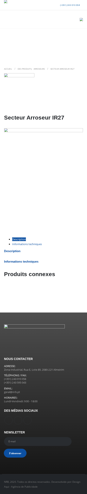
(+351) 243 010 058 (69, 5)
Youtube (18, 420)
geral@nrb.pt (12, 392)
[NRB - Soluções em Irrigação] (12, 5)
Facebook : (8, 420)
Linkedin (27, 420)
